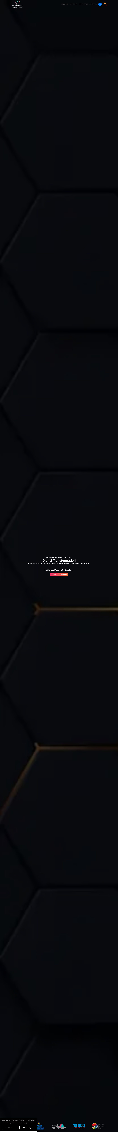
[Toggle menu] (105, 4)
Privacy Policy (27, 1128)
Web (57, 570)
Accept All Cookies (10, 1128)
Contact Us (83, 4)
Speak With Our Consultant (59, 574)
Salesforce (69, 570)
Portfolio (73, 4)
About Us (64, 4)
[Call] (100, 4)
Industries (93, 4)
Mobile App (49, 570)
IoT (62, 570)
